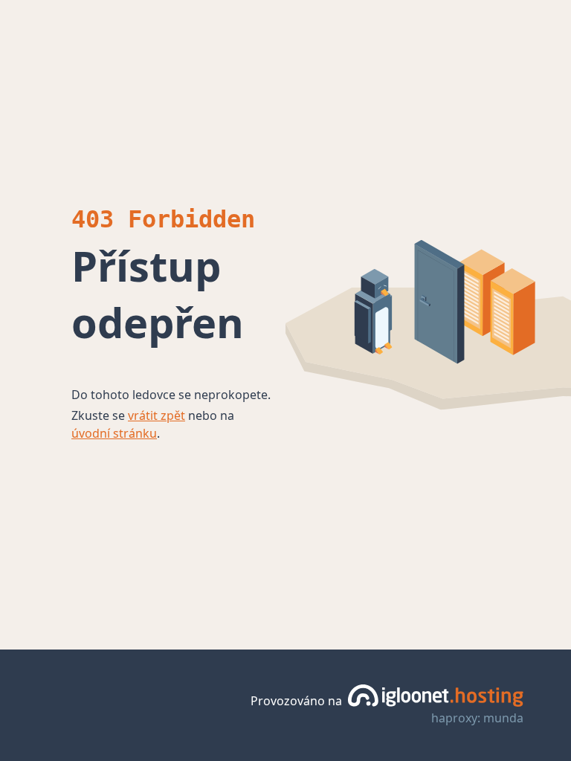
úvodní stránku (114, 433)
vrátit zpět (156, 415)
